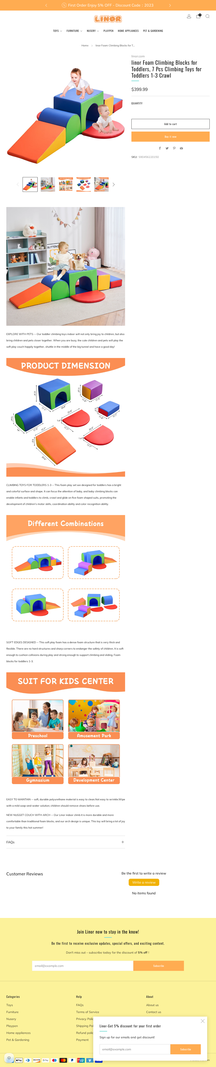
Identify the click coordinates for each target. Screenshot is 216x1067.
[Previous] (46, 5)
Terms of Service (87, 1012)
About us (152, 1005)
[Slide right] (114, 184)
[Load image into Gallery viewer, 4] (83, 184)
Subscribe (185, 1049)
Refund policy (85, 1033)
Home (85, 45)
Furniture (73, 30)
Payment (82, 1040)
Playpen (108, 30)
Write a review (144, 882)
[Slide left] (18, 184)
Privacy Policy (85, 1019)
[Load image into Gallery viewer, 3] (65, 184)
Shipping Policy (86, 1026)
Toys (56, 30)
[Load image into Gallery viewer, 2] (47, 184)
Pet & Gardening (153, 30)
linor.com (138, 56)
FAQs (80, 1005)
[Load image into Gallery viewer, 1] (30, 184)
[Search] (207, 16)
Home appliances (128, 30)
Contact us (153, 1012)
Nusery (91, 30)
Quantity (137, 103)
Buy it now (171, 136)
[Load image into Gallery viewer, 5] (101, 184)
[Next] (170, 5)
